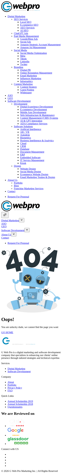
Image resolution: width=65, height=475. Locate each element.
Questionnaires (15, 407)
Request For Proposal (18, 196)
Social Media (20, 50)
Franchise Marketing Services (28, 188)
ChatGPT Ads (21, 33)
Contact (11, 191)
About (11, 382)
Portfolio (18, 183)
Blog (16, 185)
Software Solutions (23, 126)
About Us (12, 180)
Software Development (19, 101)
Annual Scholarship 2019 (20, 401)
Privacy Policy (15, 387)
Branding (18, 67)
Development (20, 104)
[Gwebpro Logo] (20, 11)
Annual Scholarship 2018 (20, 404)
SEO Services (21, 19)
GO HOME (7, 332)
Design (17, 166)
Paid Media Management (26, 36)
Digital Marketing (16, 16)
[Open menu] (5, 215)
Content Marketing (23, 84)
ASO (10, 95)
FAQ (10, 390)
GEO (10, 98)
